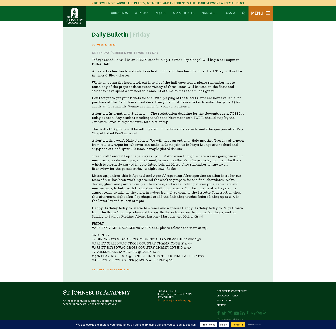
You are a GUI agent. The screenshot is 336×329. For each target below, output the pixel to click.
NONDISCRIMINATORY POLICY (232, 291)
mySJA (230, 13)
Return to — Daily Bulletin (111, 269)
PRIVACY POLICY (225, 300)
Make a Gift (210, 13)
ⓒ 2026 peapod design (230, 319)
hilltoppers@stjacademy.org (174, 300)
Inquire (160, 13)
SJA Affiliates (184, 13)
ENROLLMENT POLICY (227, 295)
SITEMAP (221, 305)
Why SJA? (141, 13)
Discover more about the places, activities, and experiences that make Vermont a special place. (169, 3)
